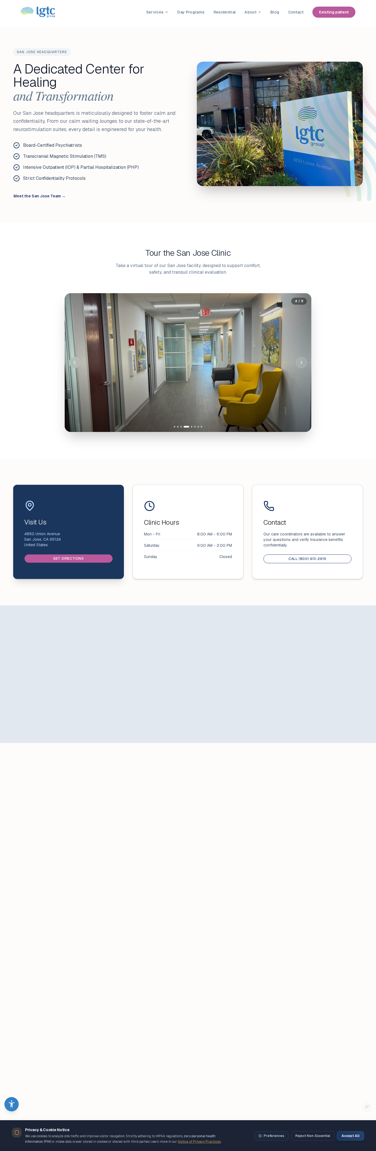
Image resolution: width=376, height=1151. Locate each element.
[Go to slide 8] (201, 427)
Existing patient (334, 12)
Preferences (274, 1136)
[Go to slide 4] (186, 427)
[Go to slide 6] (195, 427)
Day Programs (191, 12)
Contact (296, 12)
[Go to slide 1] (174, 427)
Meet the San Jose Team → (39, 196)
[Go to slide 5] (191, 427)
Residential (225, 12)
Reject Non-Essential (312, 1136)
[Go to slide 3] (181, 427)
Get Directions (68, 558)
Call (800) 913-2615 (307, 559)
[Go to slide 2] (178, 427)
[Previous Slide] (74, 362)
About (250, 12)
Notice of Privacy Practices (199, 1141)
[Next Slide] (301, 362)
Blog (274, 12)
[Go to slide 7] (198, 427)
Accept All (350, 1136)
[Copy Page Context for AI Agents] (367, 1106)
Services (155, 12)
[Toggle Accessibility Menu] (11, 1104)
